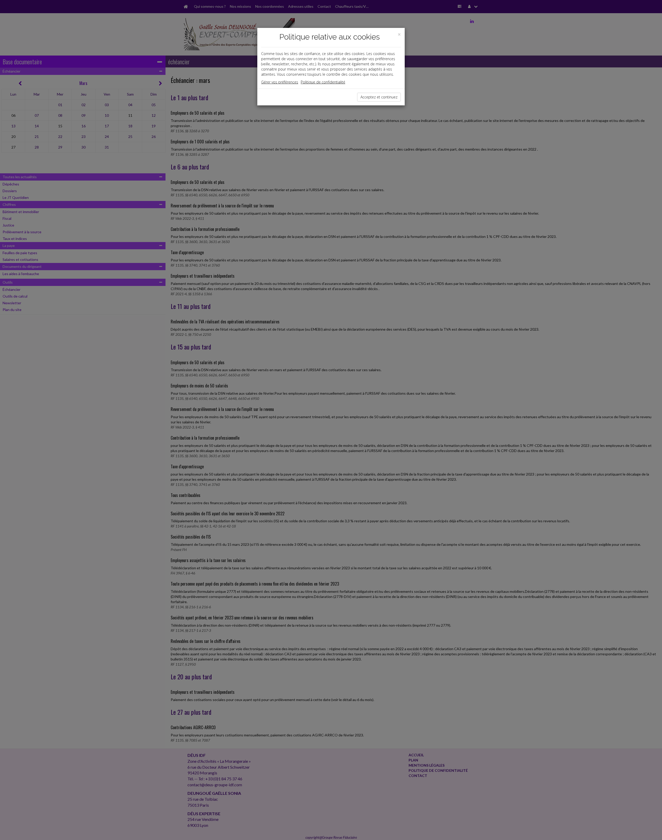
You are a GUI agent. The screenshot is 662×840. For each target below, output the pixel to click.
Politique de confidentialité (323, 82)
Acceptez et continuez (378, 97)
